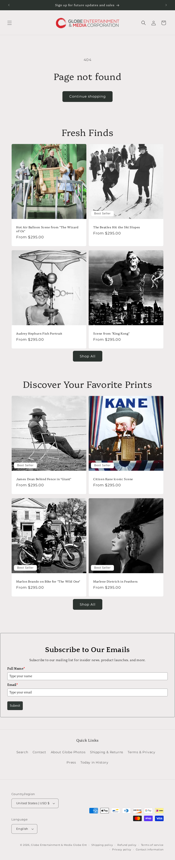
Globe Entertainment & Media (51, 845)
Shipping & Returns (106, 752)
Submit (15, 706)
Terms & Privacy (141, 752)
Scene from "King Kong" (111, 333)
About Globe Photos (68, 752)
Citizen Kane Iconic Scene (113, 479)
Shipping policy (102, 845)
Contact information (150, 849)
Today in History (94, 762)
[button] (10, 23)
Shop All (87, 356)
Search (22, 752)
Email (12, 685)
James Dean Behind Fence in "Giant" (43, 479)
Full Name (16, 669)
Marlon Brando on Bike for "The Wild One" (48, 581)
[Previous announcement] (9, 5)
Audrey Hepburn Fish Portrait (39, 333)
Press (71, 762)
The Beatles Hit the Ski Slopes (116, 227)
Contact (39, 752)
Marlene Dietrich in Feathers (115, 581)
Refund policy (126, 845)
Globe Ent (80, 845)
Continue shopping (87, 96)
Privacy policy (121, 849)
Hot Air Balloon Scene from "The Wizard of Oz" (47, 229)
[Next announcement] (166, 5)
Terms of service (152, 845)
